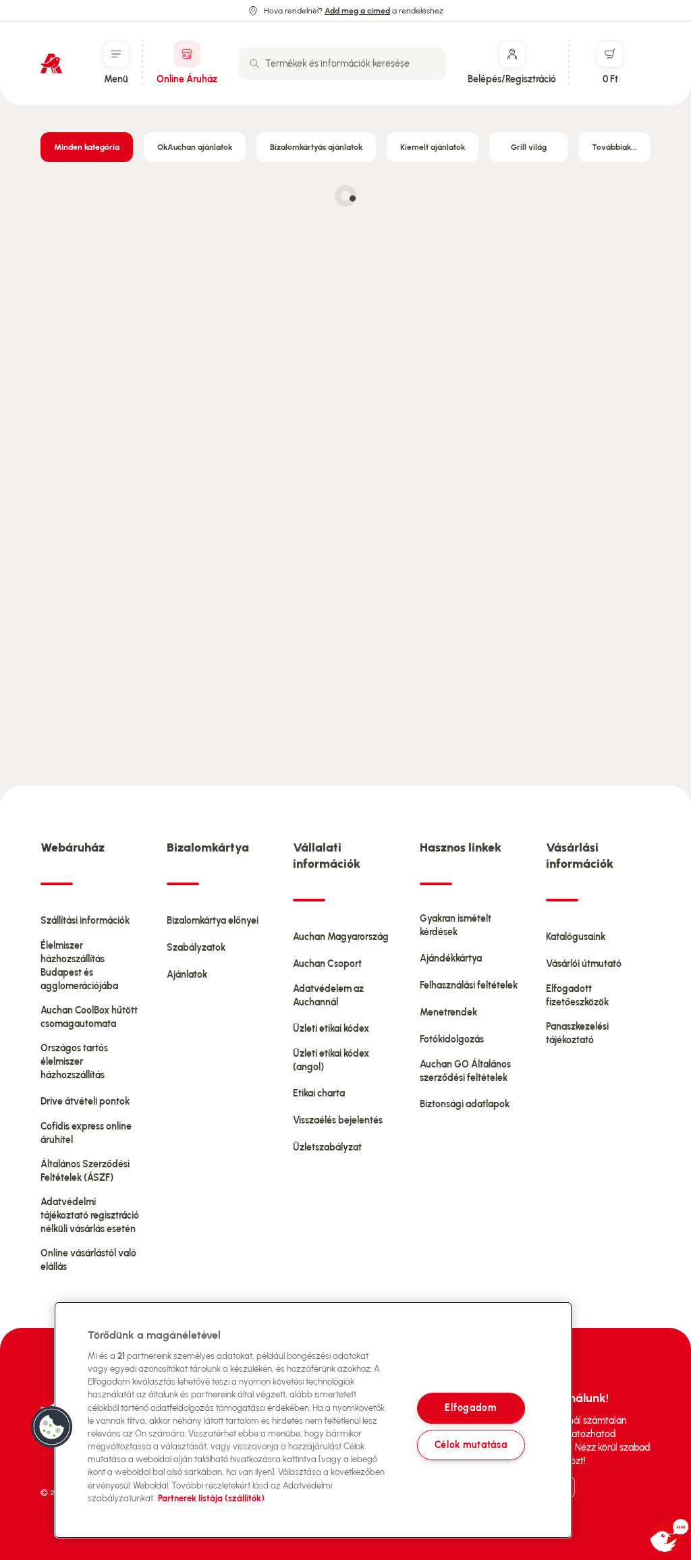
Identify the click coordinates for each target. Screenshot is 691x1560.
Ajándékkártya (451, 958)
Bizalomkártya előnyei (212, 920)
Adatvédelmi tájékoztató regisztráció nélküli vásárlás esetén (89, 1215)
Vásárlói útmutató (583, 964)
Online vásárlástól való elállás (88, 1260)
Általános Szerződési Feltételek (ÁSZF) (85, 1171)
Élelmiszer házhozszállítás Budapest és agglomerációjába (79, 966)
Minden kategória (86, 147)
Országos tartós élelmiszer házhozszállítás (74, 1061)
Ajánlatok (187, 974)
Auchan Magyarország (341, 937)
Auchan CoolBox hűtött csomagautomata (89, 1017)
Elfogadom (470, 1408)
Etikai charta (319, 1093)
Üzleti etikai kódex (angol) (331, 1060)
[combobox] (342, 63)
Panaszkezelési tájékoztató (577, 1033)
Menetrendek (448, 1012)
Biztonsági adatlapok (464, 1104)
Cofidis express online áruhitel (86, 1133)
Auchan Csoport (327, 964)
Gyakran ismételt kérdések (455, 925)
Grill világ (529, 147)
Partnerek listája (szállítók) (211, 1498)
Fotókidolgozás (452, 1039)
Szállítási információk (85, 920)
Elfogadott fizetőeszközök (577, 995)
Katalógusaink (575, 937)
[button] (52, 1427)
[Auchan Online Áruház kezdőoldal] (51, 63)
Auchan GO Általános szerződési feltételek (465, 1071)
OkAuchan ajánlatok (194, 147)
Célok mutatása (471, 1445)
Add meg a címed (357, 11)
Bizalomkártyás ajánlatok (316, 147)
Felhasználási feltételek (469, 985)
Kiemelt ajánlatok (432, 147)
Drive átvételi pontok (85, 1101)
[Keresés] (254, 63)
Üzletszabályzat (327, 1147)
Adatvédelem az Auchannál (328, 995)
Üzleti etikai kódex (331, 1028)
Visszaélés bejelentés (338, 1120)
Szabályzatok (196, 947)
